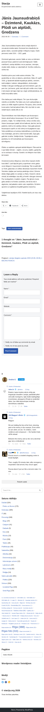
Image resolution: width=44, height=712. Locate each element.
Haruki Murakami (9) (7, 610)
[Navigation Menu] (39, 4)
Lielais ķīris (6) (24, 618)
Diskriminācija (7, 558)
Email (6, 297)
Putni (4, 539)
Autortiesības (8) (6, 603)
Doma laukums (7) (27, 605)
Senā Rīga (6, 591)
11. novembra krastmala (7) (9, 597)
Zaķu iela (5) (18, 642)
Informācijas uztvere (10, 561)
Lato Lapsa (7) (15, 618)
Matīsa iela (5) (12, 621)
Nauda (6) (33, 621)
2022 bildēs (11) (21, 597)
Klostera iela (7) (7, 615)
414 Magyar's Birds (16, 415)
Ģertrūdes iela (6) (27, 608)
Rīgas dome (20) (31, 627)
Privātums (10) (25, 623)
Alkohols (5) (21, 600)
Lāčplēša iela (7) (6, 618)
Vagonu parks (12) (6, 639)
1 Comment (24, 36)
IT (2, 513)
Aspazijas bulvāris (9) (31, 600)
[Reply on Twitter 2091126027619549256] (10, 406)
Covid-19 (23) (6, 605)
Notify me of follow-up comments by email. (20, 342)
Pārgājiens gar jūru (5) (14, 623)
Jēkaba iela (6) (30, 613)
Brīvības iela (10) (30, 603)
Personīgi (5, 517)
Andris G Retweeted (15, 386)
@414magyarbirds (32, 415)
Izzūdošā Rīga (8, 587)
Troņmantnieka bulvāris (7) (26, 637)
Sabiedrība (5, 550)
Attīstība (5, 554)
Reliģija (5, 572)
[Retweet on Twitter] (7, 386)
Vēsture (4, 583)
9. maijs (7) (13, 600)
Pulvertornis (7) (35, 623)
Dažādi (4, 502)
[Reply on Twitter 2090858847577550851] (10, 474)
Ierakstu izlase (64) (20, 610)
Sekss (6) (38, 634)
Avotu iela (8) (15, 603)
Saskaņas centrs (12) (19, 634)
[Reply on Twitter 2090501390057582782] (10, 443)
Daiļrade (5, 528)
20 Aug (11, 418)
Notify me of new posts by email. (17, 346)
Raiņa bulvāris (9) (6, 627)
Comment (8, 315)
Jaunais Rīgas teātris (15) (18, 613)
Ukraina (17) (37, 637)
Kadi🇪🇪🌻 (12, 453)
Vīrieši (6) (10, 642)
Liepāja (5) (4, 621)
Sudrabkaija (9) (13, 637)
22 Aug (27, 389)
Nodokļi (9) (4, 623)
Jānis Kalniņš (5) (6, 613)
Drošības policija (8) (7, 608)
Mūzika (5, 535)
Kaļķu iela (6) (39, 613)
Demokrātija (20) (16, 605)
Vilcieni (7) (4, 642)
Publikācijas (6, 546)
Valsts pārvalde (7, 576)
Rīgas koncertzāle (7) (25, 631)
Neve (13, 710)
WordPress (29, 710)
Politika (5, 580)
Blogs (5, 521)
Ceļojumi (6, 524)
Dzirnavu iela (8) (17, 608)
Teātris (5, 543)
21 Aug (33, 453)
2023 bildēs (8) (31, 597)
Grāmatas (15, 36)
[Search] (40, 490)
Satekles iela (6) (30, 634)
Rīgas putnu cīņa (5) (7, 634)
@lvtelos (20, 389)
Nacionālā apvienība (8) (23, 621)
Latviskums (7, 565)
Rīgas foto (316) (10, 631)
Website (6, 306)
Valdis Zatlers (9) (17, 639)
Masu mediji (7, 569)
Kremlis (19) (15, 615)
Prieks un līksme (8, 506)
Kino (4, 532)
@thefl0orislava (24, 453)
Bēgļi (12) (22, 603)
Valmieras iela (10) (27, 639)
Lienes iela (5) (33, 618)
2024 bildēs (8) (5, 600)
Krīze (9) (36, 615)
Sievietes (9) (5, 637)
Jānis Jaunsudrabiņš (14, 228)
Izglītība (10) (30, 610)
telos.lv (11, 389)
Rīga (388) (18, 626)
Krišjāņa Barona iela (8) (27, 615)
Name (6, 289)
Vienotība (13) (37, 639)
